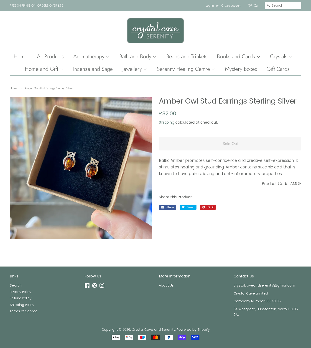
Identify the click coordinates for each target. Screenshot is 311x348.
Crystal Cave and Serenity (153, 329)
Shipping (166, 122)
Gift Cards (278, 69)
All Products (50, 56)
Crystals (279, 56)
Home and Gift (42, 69)
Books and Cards (237, 56)
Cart (256, 5)
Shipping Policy (22, 304)
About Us (166, 285)
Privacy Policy (20, 292)
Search (16, 285)
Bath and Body (136, 56)
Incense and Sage (93, 69)
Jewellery (132, 69)
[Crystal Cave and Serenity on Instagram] (101, 286)
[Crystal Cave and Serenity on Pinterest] (94, 286)
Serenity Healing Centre (184, 69)
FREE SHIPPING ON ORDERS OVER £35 (36, 5)
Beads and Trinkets (186, 56)
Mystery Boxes (241, 69)
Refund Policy (20, 298)
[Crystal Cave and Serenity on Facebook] (87, 286)
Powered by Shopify (193, 329)
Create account (231, 5)
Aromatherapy (89, 56)
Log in (210, 5)
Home (20, 56)
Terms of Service (24, 311)
